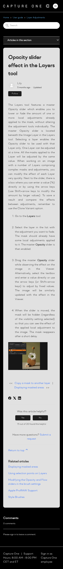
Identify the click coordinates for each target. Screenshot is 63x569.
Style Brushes (16, 497)
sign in (13, 534)
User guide (18, 18)
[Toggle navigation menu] (55, 6)
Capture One (11, 553)
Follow (15, 94)
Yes (22, 418)
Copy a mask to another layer (32, 383)
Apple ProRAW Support (22, 490)
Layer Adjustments (36, 18)
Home (6, 18)
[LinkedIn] (19, 398)
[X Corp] (14, 398)
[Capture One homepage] (26, 6)
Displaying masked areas (29, 387)
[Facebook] (9, 398)
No (40, 418)
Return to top (16, 450)
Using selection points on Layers (27, 473)
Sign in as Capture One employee (49, 557)
